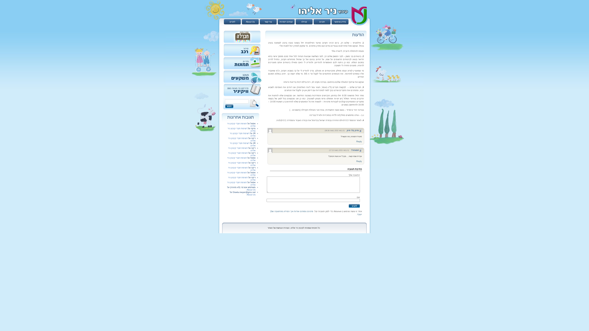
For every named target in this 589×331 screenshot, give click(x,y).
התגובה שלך (354, 175)
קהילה (304, 22)
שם (358, 197)
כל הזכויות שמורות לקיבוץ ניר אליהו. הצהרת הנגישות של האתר (294, 228)
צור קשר (268, 22)
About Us (250, 22)
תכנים (322, 22)
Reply (359, 141)
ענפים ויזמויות (286, 22)
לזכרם (232, 22)
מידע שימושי (340, 22)
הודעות (358, 34)
